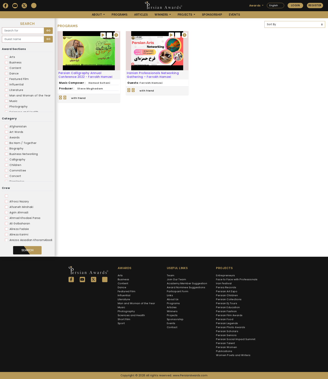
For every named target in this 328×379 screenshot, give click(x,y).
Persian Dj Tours (226, 303)
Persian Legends (227, 323)
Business (15, 62)
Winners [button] (162, 14)
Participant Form (177, 291)
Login (295, 5)
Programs (119, 14)
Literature (16, 90)
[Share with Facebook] (60, 98)
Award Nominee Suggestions (186, 287)
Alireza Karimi (18, 234)
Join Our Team (176, 279)
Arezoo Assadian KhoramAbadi (30, 240)
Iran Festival (224, 283)
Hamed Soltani (99, 83)
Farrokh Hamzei (151, 83)
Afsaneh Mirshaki (21, 207)
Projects (172, 315)
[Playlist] (116, 35)
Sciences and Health (131, 315)
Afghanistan (18, 126)
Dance (14, 73)
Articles (141, 14)
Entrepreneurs (225, 275)
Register (315, 5)
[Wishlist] (109, 35)
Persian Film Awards (229, 315)
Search (27, 250)
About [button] (97, 14)
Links (170, 295)
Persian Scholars (227, 331)
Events (234, 14)
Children (15, 165)
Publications (224, 351)
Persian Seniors (226, 335)
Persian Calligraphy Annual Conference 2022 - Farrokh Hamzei (85, 75)
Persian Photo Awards (230, 327)
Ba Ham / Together (23, 143)
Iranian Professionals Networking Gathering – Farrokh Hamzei (153, 75)
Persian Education (228, 307)
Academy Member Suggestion (187, 283)
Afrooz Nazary (19, 201)
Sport (121, 323)
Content (15, 68)
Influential (16, 84)
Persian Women (226, 347)
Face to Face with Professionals (237, 279)
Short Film (124, 319)
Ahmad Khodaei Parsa (24, 218)
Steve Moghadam (90, 88)
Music (13, 101)
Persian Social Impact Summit (235, 339)
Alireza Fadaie (19, 229)
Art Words (16, 132)
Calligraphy (17, 159)
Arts (12, 57)
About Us (173, 299)
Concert (15, 176)
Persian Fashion (226, 311)
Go (48, 30)
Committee (17, 170)
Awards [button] (255, 5)
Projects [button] (185, 14)
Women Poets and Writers (233, 355)
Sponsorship (212, 14)
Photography (18, 106)
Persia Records (226, 287)
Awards (14, 137)
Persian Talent (225, 343)
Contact (172, 327)
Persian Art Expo (226, 291)
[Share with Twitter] (64, 98)
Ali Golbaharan (19, 223)
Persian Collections (229, 299)
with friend (78, 98)
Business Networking (23, 154)
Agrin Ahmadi (18, 212)
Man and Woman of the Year (30, 95)
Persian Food (224, 319)
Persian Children (227, 295)
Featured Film (19, 79)
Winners (172, 311)
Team (170, 275)
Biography (16, 148)
